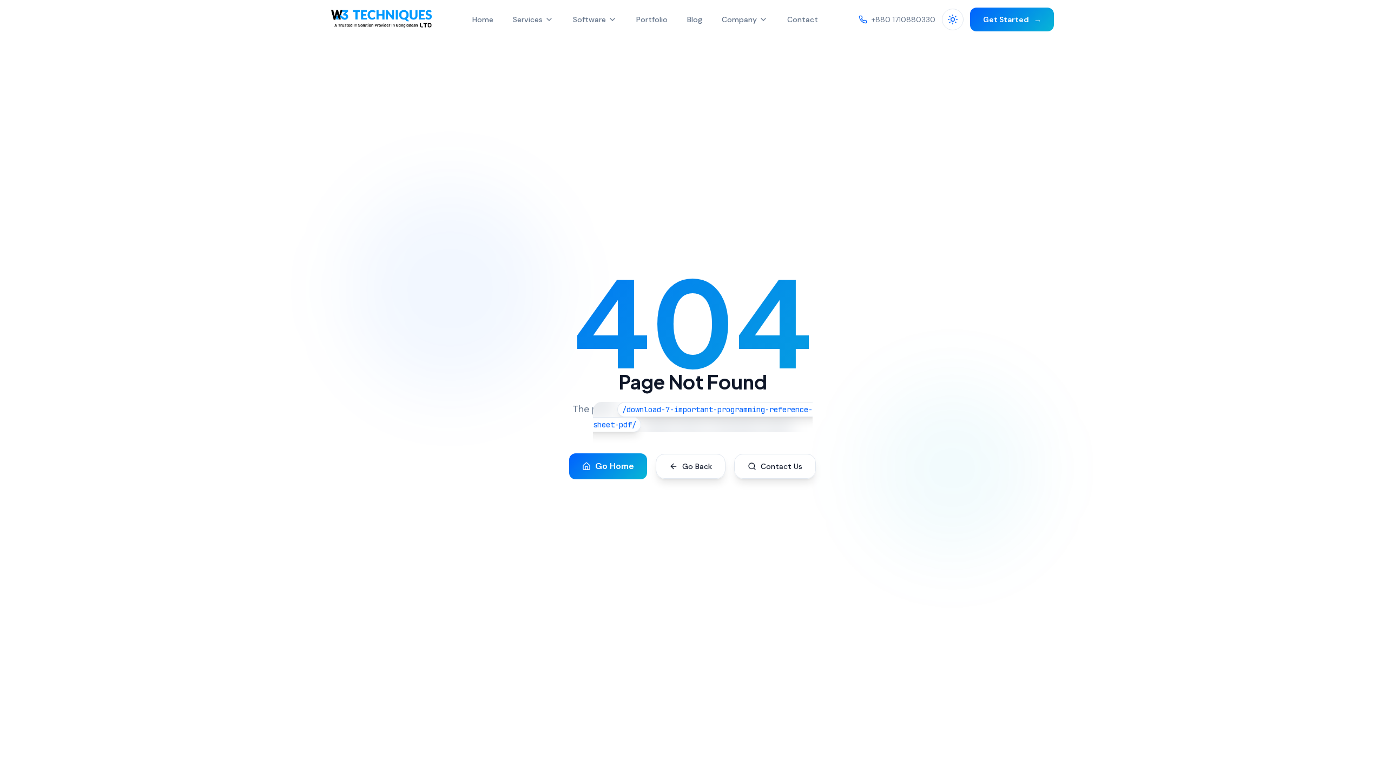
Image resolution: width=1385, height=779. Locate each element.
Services (528, 19)
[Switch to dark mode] (953, 19)
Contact (802, 19)
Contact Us (781, 466)
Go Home (614, 466)
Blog (694, 19)
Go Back (697, 466)
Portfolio (652, 19)
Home (482, 19)
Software (589, 19)
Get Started (1012, 19)
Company (739, 19)
